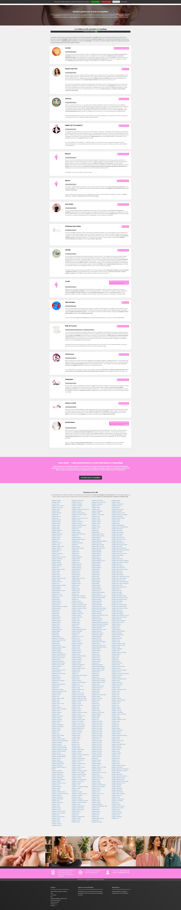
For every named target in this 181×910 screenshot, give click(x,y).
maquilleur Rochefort (116, 505)
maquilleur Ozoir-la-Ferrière (98, 712)
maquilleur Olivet (95, 693)
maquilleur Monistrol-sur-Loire (99, 595)
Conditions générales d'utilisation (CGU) (59, 898)
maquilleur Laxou (75, 746)
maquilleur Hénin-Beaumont (78, 664)
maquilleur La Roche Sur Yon (78, 716)
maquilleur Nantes (96, 657)
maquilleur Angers (56, 527)
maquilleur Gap (75, 626)
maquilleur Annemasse (57, 534)
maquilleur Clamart (56, 806)
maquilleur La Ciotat (76, 703)
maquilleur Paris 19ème (97, 737)
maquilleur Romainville (117, 511)
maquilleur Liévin (75, 813)
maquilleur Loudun (96, 518)
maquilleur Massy (96, 557)
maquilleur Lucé (95, 525)
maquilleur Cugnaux (76, 532)
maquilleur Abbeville (56, 500)
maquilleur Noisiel (96, 684)
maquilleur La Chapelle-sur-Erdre (79, 700)
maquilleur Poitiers (96, 781)
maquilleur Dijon (75, 550)
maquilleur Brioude (56, 678)
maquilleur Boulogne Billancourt (59, 654)
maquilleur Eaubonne (76, 565)
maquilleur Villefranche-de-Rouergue (120, 769)
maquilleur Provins (96, 799)
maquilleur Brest (55, 668)
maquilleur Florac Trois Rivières (79, 597)
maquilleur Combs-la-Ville (78, 500)
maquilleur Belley (55, 613)
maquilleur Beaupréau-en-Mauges (59, 606)
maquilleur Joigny (76, 687)
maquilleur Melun (95, 571)
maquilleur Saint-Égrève (117, 551)
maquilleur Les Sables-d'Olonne (79, 802)
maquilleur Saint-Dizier (117, 546)
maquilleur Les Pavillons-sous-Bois (80, 800)
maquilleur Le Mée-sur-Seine (78, 767)
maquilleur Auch (55, 567)
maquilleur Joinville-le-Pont (78, 689)
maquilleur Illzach (76, 677)
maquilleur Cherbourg (57, 795)
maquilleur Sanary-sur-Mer (118, 622)
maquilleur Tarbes (116, 687)
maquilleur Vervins (116, 756)
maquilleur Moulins (96, 648)
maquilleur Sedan (115, 650)
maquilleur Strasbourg (117, 682)
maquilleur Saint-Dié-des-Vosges (119, 544)
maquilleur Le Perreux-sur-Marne (79, 770)
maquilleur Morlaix (96, 643)
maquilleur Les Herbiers (77, 795)
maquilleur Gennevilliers (77, 631)
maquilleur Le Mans (76, 765)
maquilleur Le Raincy (76, 783)
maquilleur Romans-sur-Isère (118, 512)
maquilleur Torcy (115, 703)
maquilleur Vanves (116, 739)
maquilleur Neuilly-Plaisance (98, 666)
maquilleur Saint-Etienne (117, 558)
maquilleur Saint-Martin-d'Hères (119, 595)
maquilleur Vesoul (116, 758)
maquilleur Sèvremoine (117, 663)
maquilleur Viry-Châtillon (117, 800)
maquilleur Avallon (56, 576)
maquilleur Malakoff (96, 537)
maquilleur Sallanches (117, 618)
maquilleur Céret (55, 731)
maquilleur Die (75, 544)
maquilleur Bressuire (56, 666)
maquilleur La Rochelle (77, 717)
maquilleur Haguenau (76, 661)
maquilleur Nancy (95, 654)
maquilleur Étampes (76, 583)
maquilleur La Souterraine (78, 721)
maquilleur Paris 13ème (97, 726)
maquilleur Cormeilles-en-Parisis (79, 514)
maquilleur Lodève (96, 507)
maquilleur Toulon (116, 707)
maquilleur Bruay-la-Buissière (58, 684)
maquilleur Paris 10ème (97, 721)
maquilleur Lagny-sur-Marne (78, 726)
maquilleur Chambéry (56, 744)
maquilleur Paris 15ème (97, 730)
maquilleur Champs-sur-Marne (59, 751)
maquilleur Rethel (96, 813)
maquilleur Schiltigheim (117, 648)
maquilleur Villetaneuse (117, 788)
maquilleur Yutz (115, 818)
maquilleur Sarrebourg (117, 633)
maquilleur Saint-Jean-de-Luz (118, 580)
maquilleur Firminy (76, 592)
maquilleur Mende (96, 573)
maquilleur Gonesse (76, 640)
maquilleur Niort (95, 677)
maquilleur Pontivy (96, 788)
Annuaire (52, 891)
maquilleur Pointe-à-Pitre (97, 777)
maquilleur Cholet (56, 804)
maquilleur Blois (55, 634)
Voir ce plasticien (124, 98)
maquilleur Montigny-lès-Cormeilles (100, 624)
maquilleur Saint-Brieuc (117, 530)
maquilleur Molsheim (96, 594)
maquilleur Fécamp (76, 588)
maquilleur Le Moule (76, 769)
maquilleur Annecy (56, 532)
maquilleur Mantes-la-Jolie (98, 544)
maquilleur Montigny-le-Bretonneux (100, 622)
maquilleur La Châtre (76, 701)
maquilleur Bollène (56, 641)
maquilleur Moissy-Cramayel (98, 592)
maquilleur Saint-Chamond (118, 532)
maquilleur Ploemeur (96, 776)
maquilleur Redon (96, 807)
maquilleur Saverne (116, 641)
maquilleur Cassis (56, 723)
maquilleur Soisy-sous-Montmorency (120, 673)
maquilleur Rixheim (116, 500)
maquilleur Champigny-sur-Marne (59, 749)
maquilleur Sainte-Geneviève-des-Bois (120, 550)
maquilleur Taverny (116, 691)
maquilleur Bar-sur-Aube (57, 595)
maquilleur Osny (95, 707)
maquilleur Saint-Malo (117, 592)
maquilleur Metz (95, 576)
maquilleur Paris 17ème (97, 733)
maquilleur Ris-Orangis (97, 822)
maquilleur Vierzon (116, 763)
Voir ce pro (125, 69)
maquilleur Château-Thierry (58, 776)
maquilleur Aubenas (56, 562)
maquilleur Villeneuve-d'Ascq (118, 777)
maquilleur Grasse (76, 647)
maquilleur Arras (55, 555)
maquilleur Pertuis (96, 765)
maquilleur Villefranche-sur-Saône (119, 770)
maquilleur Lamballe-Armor (78, 728)
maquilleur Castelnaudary (57, 724)
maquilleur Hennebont (77, 666)
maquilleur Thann (116, 693)
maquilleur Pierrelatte (96, 769)
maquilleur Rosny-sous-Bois (118, 518)
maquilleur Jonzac (76, 691)
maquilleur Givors (76, 638)
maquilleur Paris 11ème (97, 723)
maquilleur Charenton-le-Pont (58, 754)
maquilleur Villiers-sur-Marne (118, 793)
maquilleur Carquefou (57, 721)
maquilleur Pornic (96, 792)
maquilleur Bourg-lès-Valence (58, 663)
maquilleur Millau (95, 583)
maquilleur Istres (75, 684)
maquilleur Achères (56, 502)
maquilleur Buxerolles (56, 693)
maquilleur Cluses (56, 818)
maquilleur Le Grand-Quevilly (78, 758)
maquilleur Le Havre (76, 762)
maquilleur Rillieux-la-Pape (98, 818)
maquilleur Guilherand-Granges (79, 656)
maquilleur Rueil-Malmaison (118, 525)
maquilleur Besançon (56, 620)
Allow (96, 31)
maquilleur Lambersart (77, 730)
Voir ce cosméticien (123, 154)
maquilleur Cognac (56, 820)
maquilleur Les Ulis (76, 804)
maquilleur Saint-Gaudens (118, 565)
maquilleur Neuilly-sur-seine (98, 670)
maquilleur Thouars (116, 701)
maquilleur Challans (56, 737)
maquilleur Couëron (76, 520)
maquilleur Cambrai (56, 707)
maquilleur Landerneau (77, 731)
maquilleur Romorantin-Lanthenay (119, 514)
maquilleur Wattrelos (116, 811)
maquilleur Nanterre (96, 656)
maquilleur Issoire (76, 678)
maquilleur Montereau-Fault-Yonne (100, 615)
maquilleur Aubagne (56, 560)
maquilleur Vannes (116, 737)
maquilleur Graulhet (76, 648)
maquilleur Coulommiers (77, 521)
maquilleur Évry (75, 587)
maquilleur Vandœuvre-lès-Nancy (119, 735)
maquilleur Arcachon (56, 543)
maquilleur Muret (95, 652)
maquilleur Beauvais (56, 608)
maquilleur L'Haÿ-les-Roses (78, 809)
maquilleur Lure (95, 528)
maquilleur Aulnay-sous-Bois (58, 569)
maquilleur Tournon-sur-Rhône (119, 714)
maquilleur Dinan (75, 551)
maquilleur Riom (95, 820)
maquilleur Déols (75, 541)
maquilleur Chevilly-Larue (57, 797)
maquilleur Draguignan (77, 557)
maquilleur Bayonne (56, 601)
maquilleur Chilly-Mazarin (57, 799)
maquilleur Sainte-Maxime (118, 555)
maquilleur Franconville (77, 617)
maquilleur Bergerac (56, 617)
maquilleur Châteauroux (57, 774)
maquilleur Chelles (56, 790)
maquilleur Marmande (97, 551)
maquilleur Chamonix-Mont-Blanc (59, 747)
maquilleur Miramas (96, 585)
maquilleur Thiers (116, 696)
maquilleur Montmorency (97, 633)
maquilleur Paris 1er (96, 739)
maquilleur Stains (116, 680)
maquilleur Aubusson (56, 565)
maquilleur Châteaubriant (57, 762)
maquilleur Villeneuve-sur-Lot (118, 783)
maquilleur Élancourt (76, 569)
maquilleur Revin (95, 814)
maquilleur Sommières (117, 675)
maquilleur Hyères (76, 671)
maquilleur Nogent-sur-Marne (98, 680)
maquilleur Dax (75, 535)
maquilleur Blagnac (56, 631)
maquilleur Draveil (76, 560)
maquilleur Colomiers (56, 825)
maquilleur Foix (75, 599)
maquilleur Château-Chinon (58, 763)
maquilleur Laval (75, 742)
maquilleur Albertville (56, 512)
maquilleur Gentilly (76, 633)
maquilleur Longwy (96, 512)
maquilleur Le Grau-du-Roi (78, 760)
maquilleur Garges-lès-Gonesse (79, 629)
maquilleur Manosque (96, 543)
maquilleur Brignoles (56, 677)
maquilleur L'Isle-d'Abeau (97, 500)
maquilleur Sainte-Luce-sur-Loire (119, 553)
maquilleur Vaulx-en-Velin (117, 740)
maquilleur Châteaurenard (58, 772)
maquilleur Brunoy (56, 686)
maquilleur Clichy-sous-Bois (58, 816)
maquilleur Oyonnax (96, 710)
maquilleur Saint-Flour (117, 564)
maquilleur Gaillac (76, 624)
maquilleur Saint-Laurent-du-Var (119, 587)
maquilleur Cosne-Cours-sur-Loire (80, 518)
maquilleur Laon (75, 740)
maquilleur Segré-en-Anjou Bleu (119, 652)
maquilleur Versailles (116, 753)
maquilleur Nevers (96, 671)
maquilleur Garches (76, 627)
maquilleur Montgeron (97, 620)
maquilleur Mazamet (96, 567)
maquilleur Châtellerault (57, 777)
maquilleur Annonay (56, 535)
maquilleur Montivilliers (97, 627)
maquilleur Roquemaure (117, 516)
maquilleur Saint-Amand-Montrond (120, 527)
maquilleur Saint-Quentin (117, 611)
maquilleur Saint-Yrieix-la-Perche (119, 617)
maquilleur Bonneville (56, 648)
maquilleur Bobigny (56, 636)
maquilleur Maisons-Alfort (98, 534)
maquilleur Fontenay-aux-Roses (79, 604)
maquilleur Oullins (96, 709)
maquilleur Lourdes (96, 521)
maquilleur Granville (76, 645)
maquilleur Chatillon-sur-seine (59, 783)
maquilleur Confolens (77, 511)
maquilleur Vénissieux (117, 747)
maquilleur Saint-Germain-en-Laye (119, 569)
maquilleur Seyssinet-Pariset (118, 666)
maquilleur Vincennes (116, 795)
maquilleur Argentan (56, 548)
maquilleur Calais (55, 701)
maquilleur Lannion (76, 739)
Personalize (116, 1)
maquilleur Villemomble (117, 774)
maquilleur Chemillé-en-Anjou (58, 792)
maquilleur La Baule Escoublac (79, 696)
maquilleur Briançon (56, 671)
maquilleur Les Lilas (76, 797)
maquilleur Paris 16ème (97, 731)
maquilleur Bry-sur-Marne (57, 689)
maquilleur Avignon (56, 580)
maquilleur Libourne (76, 811)
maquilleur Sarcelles (116, 629)
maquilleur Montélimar (97, 613)
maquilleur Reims (95, 809)
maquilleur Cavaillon (56, 730)
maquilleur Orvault (96, 705)
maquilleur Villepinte (116, 786)
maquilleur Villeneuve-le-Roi (118, 779)
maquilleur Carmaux (56, 717)
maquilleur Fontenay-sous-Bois (79, 608)
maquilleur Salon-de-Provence (119, 620)
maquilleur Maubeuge (96, 558)
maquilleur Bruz (55, 687)
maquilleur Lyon (95, 530)
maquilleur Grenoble (76, 650)
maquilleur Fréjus (75, 618)
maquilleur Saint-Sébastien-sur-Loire (120, 615)
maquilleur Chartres (56, 760)
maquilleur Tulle (115, 723)
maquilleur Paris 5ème (97, 747)
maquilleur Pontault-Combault (99, 784)
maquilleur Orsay (95, 703)
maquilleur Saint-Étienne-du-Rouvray (120, 560)
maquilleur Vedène (116, 742)
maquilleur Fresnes (76, 620)
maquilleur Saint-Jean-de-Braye (119, 578)
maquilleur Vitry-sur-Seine (118, 807)
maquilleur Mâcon (96, 532)
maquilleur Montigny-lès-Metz (98, 626)
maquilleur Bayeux (56, 599)
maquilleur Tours (115, 716)
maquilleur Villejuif (116, 772)
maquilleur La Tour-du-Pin (78, 723)
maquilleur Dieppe (76, 546)
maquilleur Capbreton (57, 712)
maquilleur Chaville (56, 788)
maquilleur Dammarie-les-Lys (78, 534)
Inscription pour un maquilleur (90, 477)
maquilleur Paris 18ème (97, 735)
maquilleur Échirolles (76, 567)
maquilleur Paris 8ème (97, 753)
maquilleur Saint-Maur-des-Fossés (120, 597)
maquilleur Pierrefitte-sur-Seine (99, 767)
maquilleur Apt (55, 541)
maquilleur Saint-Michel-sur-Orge (119, 599)
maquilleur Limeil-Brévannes (78, 816)
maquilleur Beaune (56, 604)
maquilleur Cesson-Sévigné (58, 735)
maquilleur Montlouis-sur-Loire (99, 629)
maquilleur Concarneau (77, 505)
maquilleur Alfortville (56, 520)
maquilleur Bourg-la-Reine (58, 661)
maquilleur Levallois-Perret (78, 807)
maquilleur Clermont (56, 809)
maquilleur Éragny (76, 580)
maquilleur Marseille (96, 553)
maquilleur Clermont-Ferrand (58, 811)
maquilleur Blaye (55, 633)
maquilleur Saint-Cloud (117, 535)
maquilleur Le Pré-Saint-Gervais (79, 779)
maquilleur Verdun (116, 749)
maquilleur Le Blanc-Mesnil (78, 749)
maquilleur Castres (56, 728)
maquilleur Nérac (95, 663)
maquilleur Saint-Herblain (117, 574)
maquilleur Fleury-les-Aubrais (78, 595)
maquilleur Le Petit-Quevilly (78, 772)
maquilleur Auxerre (56, 574)
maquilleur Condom (76, 507)
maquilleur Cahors (56, 700)
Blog (51, 896)
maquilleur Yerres (116, 814)
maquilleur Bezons (56, 626)
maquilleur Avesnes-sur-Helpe (59, 578)
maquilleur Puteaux (96, 800)
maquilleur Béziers (56, 624)
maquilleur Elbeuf (76, 571)
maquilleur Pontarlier (96, 783)
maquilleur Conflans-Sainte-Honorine (80, 509)
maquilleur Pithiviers (96, 770)
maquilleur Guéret (76, 654)
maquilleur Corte (75, 516)
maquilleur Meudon (96, 578)
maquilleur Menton (96, 574)
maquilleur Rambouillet (97, 804)
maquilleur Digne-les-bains (78, 548)
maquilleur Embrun (76, 573)
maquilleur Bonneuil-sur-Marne (59, 647)
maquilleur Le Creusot (77, 756)
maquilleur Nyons (96, 691)
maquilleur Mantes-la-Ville (98, 546)
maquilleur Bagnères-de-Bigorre (59, 585)
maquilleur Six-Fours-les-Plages (119, 670)
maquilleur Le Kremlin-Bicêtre (78, 763)
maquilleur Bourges (56, 659)
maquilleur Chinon (56, 800)
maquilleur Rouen (116, 521)
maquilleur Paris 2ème (97, 742)
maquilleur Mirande (96, 587)
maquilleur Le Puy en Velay (78, 781)
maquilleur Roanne (116, 502)
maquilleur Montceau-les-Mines (99, 608)
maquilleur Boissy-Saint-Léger (59, 640)
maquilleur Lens (75, 790)
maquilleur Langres (76, 737)
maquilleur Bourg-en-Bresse (58, 657)
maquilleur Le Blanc (76, 747)
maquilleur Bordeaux (56, 650)
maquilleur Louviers (96, 523)
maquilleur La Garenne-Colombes (79, 712)
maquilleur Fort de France (78, 613)
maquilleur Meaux (96, 569)
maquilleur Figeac (76, 590)
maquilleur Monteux (96, 617)
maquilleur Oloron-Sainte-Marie (99, 694)
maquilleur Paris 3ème (97, 744)
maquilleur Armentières (57, 553)
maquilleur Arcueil (56, 544)
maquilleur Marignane (96, 550)
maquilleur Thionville (116, 698)
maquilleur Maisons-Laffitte (98, 535)
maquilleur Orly (95, 701)
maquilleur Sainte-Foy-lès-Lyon (119, 548)
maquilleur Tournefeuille (117, 712)
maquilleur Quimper (96, 802)
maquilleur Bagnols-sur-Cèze (58, 590)
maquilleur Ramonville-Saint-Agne (99, 806)
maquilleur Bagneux (56, 587)
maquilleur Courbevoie (77, 523)
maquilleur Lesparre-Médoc (78, 806)
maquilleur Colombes (56, 823)
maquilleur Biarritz (56, 627)
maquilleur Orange (96, 696)
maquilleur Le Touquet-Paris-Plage (80, 786)
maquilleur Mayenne (96, 565)
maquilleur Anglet (56, 528)
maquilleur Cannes (56, 710)
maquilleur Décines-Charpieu (78, 539)
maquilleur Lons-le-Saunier (98, 514)
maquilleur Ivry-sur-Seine (77, 686)
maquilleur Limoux (76, 820)
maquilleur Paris (95, 719)
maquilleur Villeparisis (117, 784)
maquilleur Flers (75, 594)
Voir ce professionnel (123, 180)
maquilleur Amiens (56, 525)
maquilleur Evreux (76, 585)
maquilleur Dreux (75, 562)
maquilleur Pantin (96, 717)
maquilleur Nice (95, 673)
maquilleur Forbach (76, 610)
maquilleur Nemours (96, 661)
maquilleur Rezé (95, 816)
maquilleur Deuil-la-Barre (77, 543)
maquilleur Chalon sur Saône (58, 739)
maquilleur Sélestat (116, 654)
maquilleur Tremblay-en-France (119, 719)
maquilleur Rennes (96, 811)
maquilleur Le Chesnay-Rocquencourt (80, 754)
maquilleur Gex (75, 634)
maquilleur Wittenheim (117, 813)
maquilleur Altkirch (56, 521)
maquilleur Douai (75, 555)
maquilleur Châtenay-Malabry (58, 779)
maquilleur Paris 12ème (97, 724)
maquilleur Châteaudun (57, 765)
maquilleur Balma (56, 592)
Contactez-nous (54, 903)
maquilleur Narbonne (96, 659)
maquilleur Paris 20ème (97, 740)
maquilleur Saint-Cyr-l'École (118, 537)
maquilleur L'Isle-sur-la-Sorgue (99, 502)
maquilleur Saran (115, 627)
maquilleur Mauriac (96, 564)
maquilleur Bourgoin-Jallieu (58, 664)
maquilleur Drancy (76, 558)
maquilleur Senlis (115, 656)
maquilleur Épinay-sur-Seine (78, 578)
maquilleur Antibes (56, 537)
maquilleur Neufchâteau (97, 664)
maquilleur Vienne (116, 762)
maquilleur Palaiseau (96, 714)
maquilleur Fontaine (76, 601)
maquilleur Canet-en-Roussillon (59, 709)
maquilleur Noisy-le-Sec (97, 687)
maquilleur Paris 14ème (97, 728)
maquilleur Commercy (77, 502)
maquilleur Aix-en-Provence (58, 505)
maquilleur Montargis (96, 599)
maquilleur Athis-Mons (57, 558)
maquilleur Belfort (56, 610)
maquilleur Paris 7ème (97, 751)
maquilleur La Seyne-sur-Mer (78, 719)
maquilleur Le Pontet (76, 777)
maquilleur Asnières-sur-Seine (59, 557)
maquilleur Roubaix (116, 520)
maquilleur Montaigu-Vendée (98, 597)
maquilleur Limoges (76, 818)
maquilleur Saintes (116, 557)
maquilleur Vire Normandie (118, 799)
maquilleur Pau (95, 758)
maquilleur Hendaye (76, 663)
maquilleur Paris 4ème (97, 746)
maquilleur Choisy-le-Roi (57, 802)
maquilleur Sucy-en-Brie (117, 684)
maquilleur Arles (55, 551)
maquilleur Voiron (116, 809)
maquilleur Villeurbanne (117, 790)
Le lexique (53, 905)
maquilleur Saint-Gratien (117, 573)
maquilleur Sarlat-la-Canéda (118, 631)
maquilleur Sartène (116, 636)
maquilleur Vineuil (116, 797)
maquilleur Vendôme (116, 746)
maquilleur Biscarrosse (57, 629)
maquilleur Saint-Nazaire (117, 601)
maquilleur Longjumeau (97, 511)
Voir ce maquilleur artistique (121, 48)
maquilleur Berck (55, 615)
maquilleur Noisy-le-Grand (98, 686)
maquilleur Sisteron (116, 668)
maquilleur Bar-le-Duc (57, 594)
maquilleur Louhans (96, 520)
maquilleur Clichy (55, 814)
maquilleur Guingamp (76, 657)
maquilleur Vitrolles (116, 804)
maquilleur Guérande (76, 652)
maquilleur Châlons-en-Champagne (60, 740)
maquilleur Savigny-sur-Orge (118, 645)
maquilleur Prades (96, 795)
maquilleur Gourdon (76, 641)
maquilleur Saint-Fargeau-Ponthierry (120, 562)
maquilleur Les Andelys (77, 792)
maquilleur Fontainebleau (77, 603)
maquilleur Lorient (96, 516)
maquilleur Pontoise (96, 790)
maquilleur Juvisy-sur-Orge (78, 694)
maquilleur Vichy (115, 760)
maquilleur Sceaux (116, 647)
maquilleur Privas (95, 797)
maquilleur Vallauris (116, 733)
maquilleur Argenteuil (56, 550)
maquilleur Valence (116, 728)
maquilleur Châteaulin (57, 770)
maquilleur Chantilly (56, 753)
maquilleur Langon (76, 735)
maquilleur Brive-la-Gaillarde (58, 680)
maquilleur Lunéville (96, 527)
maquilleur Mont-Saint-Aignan (98, 641)
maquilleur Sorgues (116, 677)
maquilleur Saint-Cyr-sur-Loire (119, 539)
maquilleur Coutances (77, 527)
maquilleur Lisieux (76, 822)
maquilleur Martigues (96, 555)
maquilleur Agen (55, 504)
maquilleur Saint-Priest (117, 610)
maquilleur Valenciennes (117, 730)
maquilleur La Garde (76, 710)
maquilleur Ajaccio (56, 509)
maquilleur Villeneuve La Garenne (119, 776)
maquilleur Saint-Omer (117, 603)
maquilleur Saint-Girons (117, 571)
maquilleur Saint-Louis (117, 590)
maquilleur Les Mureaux (77, 799)
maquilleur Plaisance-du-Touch (99, 772)
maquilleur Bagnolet (56, 588)
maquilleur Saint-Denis (117, 541)
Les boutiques (53, 895)
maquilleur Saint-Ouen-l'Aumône (119, 604)
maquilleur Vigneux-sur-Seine (118, 765)
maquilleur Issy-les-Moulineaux (79, 682)
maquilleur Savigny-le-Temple (118, 643)
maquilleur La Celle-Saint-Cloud (79, 698)
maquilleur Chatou (56, 784)
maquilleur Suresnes (116, 686)
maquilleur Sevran (116, 661)
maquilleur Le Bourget (77, 751)
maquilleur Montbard (96, 603)
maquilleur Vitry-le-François (118, 806)
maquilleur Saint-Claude (117, 534)
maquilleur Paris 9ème (97, 754)
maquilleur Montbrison (97, 606)
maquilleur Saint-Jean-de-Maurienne (120, 581)
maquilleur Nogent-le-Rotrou (98, 678)
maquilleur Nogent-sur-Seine (98, 682)
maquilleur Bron (55, 682)
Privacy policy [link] (124, 1)
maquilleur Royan (115, 523)
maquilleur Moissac (96, 590)
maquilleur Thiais (115, 694)
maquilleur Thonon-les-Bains (118, 700)
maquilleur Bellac (55, 611)
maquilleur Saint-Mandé (117, 594)
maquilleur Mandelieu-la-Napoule (99, 541)
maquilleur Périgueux (96, 760)
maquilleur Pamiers (96, 716)
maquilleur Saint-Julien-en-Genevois (120, 583)
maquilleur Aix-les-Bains (57, 507)
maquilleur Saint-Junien (117, 585)
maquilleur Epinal (75, 576)
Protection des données (55, 900)
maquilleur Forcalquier (77, 611)
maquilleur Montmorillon (97, 634)
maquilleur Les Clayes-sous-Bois (79, 793)
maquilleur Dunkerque (77, 564)
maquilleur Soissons (116, 671)
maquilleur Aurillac (56, 571)
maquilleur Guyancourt (77, 659)
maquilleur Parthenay (96, 756)
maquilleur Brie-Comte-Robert (59, 673)
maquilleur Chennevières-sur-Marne (60, 793)
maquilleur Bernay (56, 618)
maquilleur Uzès (115, 726)
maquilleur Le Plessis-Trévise (78, 776)
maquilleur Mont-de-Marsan (98, 610)
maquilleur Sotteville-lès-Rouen (119, 678)
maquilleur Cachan (56, 694)
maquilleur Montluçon (97, 631)
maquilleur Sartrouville (117, 638)
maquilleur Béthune (56, 622)
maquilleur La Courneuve (77, 705)
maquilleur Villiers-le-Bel (117, 792)
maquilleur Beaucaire (56, 603)
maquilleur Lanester (76, 733)
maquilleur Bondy (56, 643)
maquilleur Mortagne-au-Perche (99, 647)
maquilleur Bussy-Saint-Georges (59, 691)
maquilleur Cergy (55, 733)
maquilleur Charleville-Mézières (59, 756)
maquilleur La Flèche (76, 709)
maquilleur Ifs (75, 673)
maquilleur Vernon (116, 751)
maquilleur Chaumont (57, 786)
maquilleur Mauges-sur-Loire (98, 560)
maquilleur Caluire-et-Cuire (58, 703)
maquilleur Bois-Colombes (58, 638)
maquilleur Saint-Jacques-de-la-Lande (120, 576)
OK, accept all (95, 1)
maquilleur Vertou (116, 754)
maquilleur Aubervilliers (57, 564)
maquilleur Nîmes (96, 675)
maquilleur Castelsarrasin (57, 726)
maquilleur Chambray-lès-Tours (59, 746)
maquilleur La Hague (76, 714)
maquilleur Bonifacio (56, 645)
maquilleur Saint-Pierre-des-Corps (119, 608)
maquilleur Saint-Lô (116, 588)
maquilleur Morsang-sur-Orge (98, 645)
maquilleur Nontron (96, 689)
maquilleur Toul (115, 705)
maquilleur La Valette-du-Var (78, 724)
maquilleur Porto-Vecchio (98, 793)
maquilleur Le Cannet (76, 753)
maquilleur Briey (55, 675)
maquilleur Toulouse (116, 709)
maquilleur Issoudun (76, 680)
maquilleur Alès (55, 518)
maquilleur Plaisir (95, 774)
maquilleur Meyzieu (96, 581)
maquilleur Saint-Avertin (117, 528)
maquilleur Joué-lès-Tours (78, 693)
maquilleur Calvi (55, 705)
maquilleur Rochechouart (117, 504)
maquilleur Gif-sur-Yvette (78, 636)
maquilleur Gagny (76, 622)
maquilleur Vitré (115, 802)
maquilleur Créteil (76, 530)
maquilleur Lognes (96, 509)
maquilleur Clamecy (56, 807)
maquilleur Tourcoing (116, 710)
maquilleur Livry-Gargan (97, 504)
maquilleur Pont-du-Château (98, 786)
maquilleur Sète (115, 659)
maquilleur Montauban (97, 601)
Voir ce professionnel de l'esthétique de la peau (119, 282)
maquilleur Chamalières (57, 742)
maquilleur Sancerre (116, 624)
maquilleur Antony (56, 539)
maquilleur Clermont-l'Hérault (58, 813)
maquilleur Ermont (76, 581)
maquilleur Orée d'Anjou (97, 698)
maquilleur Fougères (76, 615)
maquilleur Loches (96, 505)
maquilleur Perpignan (96, 763)
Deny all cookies (106, 1)
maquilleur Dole (75, 553)
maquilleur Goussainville (77, 643)
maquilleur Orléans (96, 700)
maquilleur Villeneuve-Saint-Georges (120, 781)
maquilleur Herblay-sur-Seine (78, 668)
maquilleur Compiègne (77, 504)
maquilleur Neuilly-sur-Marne (98, 668)
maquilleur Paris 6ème (97, 749)
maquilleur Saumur (116, 640)
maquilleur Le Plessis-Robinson (79, 774)
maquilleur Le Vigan (76, 788)
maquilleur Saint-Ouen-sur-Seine (119, 606)
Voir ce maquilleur (124, 403)
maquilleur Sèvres (116, 664)
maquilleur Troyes (116, 721)
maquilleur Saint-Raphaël (117, 613)
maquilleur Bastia (56, 597)
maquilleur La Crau (76, 707)
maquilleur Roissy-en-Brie (117, 509)
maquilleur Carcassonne (57, 716)
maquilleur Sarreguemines (118, 634)
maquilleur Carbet (56, 714)
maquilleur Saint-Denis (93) (118, 543)
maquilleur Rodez (116, 507)
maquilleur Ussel (115, 724)
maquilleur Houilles (76, 670)
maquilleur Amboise (56, 523)
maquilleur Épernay (76, 574)
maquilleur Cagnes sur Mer (58, 698)
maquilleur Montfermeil (97, 618)
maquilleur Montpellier (97, 636)
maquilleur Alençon (56, 516)
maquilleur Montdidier (97, 611)
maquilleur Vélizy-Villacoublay (118, 744)
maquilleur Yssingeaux (117, 816)
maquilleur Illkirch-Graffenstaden (79, 675)
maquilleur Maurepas (96, 562)
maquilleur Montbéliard (97, 604)
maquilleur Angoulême (57, 530)
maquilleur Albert (55, 511)
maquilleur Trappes (116, 717)
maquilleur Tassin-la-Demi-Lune (119, 689)
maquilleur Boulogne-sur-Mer (58, 656)
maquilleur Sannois (116, 626)
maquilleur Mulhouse (96, 650)
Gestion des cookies (55, 902)
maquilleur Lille (75, 814)
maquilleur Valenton (116, 731)
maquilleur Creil (75, 528)
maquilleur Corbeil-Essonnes (78, 512)
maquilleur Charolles (56, 758)
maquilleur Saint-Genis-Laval (118, 567)
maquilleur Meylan (96, 580)
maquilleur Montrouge (97, 640)
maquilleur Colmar (56, 822)
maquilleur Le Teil (76, 784)
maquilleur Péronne (96, 762)
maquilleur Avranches (57, 581)
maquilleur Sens (115, 657)
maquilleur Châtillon (56, 781)
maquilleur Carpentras (57, 719)
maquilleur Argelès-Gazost (58, 546)
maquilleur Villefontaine (117, 767)
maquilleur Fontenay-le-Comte (79, 606)
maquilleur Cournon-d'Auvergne (79, 525)
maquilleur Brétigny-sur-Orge (58, 670)
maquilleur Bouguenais (57, 652)
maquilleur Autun (55, 573)
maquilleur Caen (55, 696)
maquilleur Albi (55, 514)
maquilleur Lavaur (76, 744)
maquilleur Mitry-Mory (97, 588)
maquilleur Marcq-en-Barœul (98, 548)
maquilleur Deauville (76, 537)
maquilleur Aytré (55, 583)
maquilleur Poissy (96, 779)
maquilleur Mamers (96, 539)
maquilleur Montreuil (96, 638)
